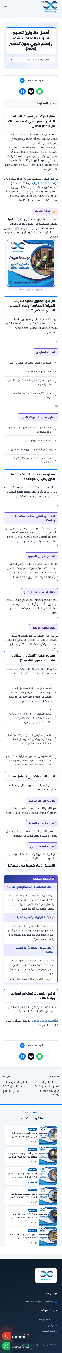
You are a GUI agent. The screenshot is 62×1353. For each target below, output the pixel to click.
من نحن (51, 1325)
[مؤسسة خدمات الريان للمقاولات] (46, 1275)
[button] (31, 103)
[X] (31, 91)
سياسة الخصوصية (47, 1320)
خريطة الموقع (48, 1331)
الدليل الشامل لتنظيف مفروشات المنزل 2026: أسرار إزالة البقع (15, 1083)
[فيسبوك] (22, 91)
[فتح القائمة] (5, 6)
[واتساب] (39, 91)
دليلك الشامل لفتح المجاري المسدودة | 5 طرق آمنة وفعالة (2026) (47, 1085)
